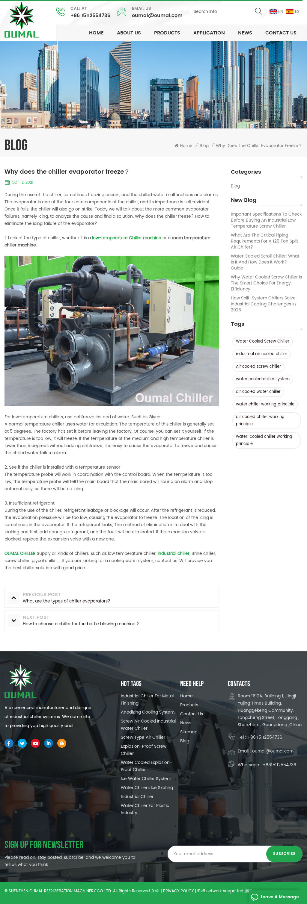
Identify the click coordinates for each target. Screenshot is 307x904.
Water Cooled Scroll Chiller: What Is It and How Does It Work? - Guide (265, 262)
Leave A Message (280, 897)
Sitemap (188, 732)
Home (96, 33)
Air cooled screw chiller (258, 367)
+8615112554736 (279, 764)
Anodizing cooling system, (148, 712)
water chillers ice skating (147, 787)
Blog (235, 186)
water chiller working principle (265, 404)
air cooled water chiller (258, 392)
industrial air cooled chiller (261, 354)
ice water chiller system (146, 778)
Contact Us (281, 33)
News (185, 723)
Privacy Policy (178, 891)
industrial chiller (137, 796)
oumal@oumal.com (157, 15)
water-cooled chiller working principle (264, 440)
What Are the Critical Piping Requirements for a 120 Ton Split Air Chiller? (264, 241)
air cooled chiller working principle (260, 420)
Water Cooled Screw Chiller (262, 341)
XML (155, 891)
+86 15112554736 (90, 15)
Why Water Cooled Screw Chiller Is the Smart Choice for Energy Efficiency (266, 283)
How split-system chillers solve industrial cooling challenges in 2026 (263, 304)
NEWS (245, 33)
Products (167, 33)
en (280, 11)
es (297, 11)
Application (209, 33)
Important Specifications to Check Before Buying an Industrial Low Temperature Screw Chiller (266, 220)
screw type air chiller (143, 737)
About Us (129, 33)
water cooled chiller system (263, 379)
